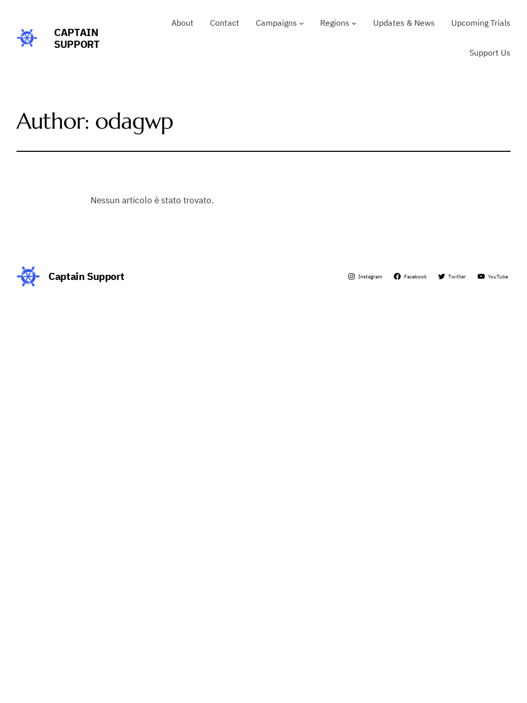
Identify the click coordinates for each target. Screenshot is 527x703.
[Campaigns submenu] (301, 23)
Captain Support (76, 38)
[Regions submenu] (354, 23)
